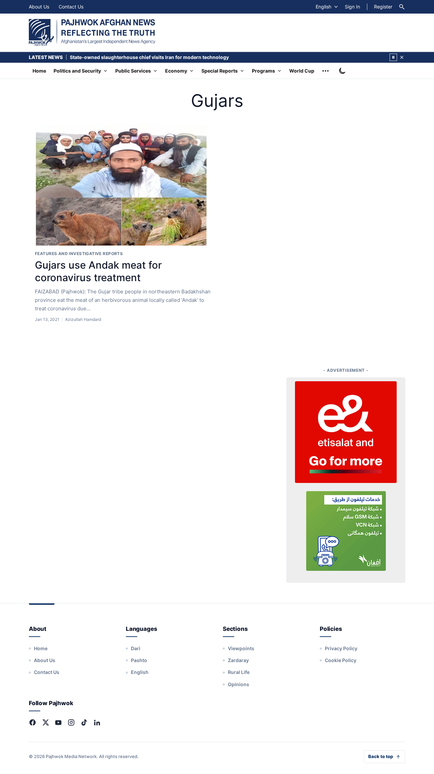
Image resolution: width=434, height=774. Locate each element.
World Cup (301, 71)
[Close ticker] (401, 57)
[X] (45, 722)
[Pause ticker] (393, 57)
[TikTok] (84, 722)
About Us (39, 6)
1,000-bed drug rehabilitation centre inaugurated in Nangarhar (143, 57)
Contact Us (71, 6)
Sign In (352, 6)
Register (383, 6)
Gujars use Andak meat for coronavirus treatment (98, 271)
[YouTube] (58, 722)
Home (39, 71)
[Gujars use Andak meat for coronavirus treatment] (123, 183)
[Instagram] (71, 722)
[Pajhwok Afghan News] (92, 32)
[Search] (401, 7)
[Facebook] (32, 722)
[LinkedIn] (97, 722)
